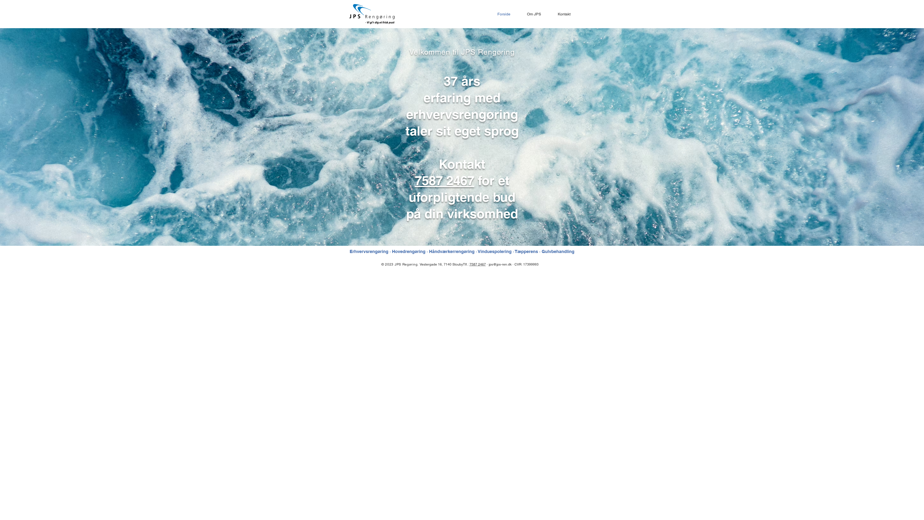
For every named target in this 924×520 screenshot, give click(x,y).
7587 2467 (444, 180)
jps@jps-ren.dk (500, 264)
